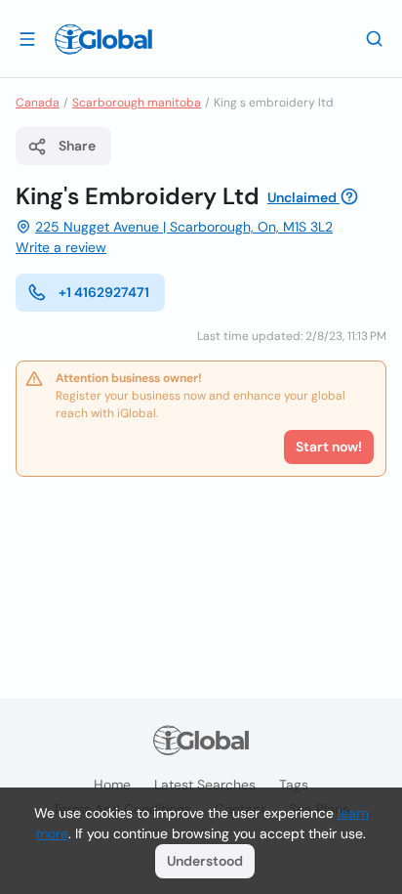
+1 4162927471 (104, 292)
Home (112, 784)
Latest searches (205, 784)
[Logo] (103, 39)
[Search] (374, 38)
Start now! (329, 446)
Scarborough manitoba (136, 102)
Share (77, 145)
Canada (38, 102)
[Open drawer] (27, 38)
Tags (293, 784)
